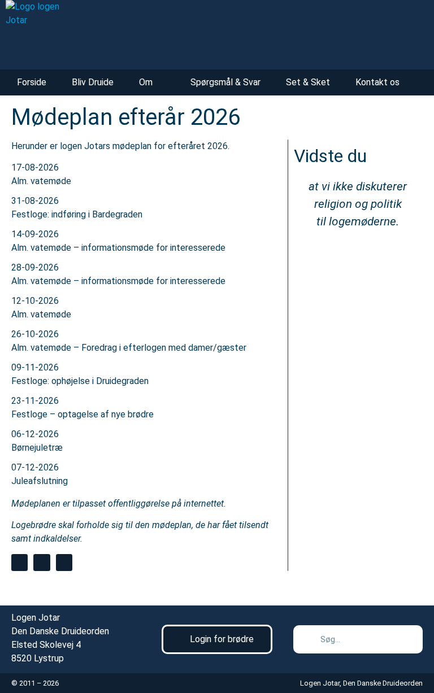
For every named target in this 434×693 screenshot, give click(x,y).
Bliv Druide (93, 82)
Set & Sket (308, 82)
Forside (31, 82)
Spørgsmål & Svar (225, 82)
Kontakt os (377, 82)
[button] (19, 562)
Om (146, 82)
